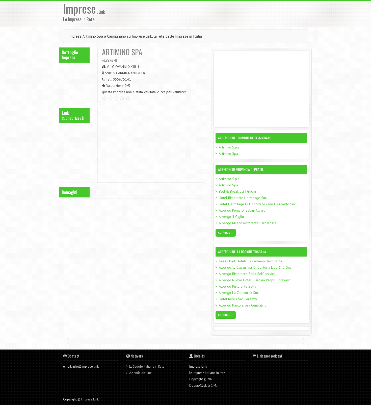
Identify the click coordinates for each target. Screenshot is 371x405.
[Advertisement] (218, 13)
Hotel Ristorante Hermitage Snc (243, 197)
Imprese (81, 8)
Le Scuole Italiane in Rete (146, 366)
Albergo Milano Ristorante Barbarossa (247, 223)
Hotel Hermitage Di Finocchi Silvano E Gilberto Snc (257, 204)
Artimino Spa (228, 153)
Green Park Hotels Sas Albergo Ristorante (250, 261)
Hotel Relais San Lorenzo (238, 299)
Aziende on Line (140, 373)
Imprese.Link (90, 399)
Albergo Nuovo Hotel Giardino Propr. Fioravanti (254, 280)
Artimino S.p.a (229, 147)
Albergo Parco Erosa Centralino (243, 305)
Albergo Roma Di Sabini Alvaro (242, 210)
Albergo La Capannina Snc (238, 292)
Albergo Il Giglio (231, 216)
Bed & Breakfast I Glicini (237, 191)
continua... (225, 232)
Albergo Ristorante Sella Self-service (247, 273)
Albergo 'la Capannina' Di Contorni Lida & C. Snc (255, 267)
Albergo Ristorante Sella (237, 286)
